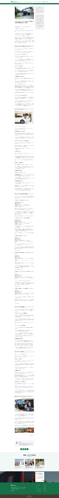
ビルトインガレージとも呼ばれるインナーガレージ (39, 11)
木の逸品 (38, 489)
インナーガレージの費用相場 (39, 18)
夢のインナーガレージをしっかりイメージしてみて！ (39, 23)
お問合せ (45, 489)
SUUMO (17, 303)
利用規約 (45, 488)
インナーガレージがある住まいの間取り (39, 16)
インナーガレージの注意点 (38, 20)
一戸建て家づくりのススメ (19, 269)
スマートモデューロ (39, 488)
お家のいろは (18, 250)
